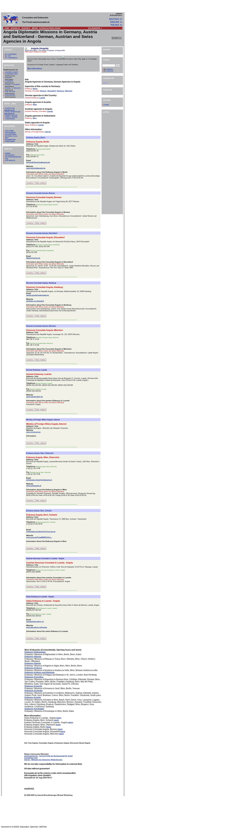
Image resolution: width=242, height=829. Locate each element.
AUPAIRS (8, 77)
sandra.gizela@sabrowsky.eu (37, 295)
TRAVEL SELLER (11, 115)
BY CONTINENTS (11, 58)
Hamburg (60, 91)
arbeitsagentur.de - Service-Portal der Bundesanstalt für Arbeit (48, 756)
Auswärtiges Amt (30, 758)
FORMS (7, 153)
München (68, 91)
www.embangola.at (33, 486)
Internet (48, 132)
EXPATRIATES (10, 95)
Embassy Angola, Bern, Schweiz (39, 510)
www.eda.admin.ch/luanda (36, 627)
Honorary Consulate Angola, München (41, 326)
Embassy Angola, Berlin (35, 137)
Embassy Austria (33, 697)
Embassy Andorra (33, 668)
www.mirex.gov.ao (33, 432)
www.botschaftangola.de (35, 168)
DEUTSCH (114, 19)
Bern (35, 118)
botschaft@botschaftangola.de (38, 162)
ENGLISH (114, 22)
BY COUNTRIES (11, 54)
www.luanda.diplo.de (34, 397)
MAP (6, 138)
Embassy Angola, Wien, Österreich (39, 453)
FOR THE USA (10, 92)
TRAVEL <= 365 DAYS (13, 88)
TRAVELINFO (9, 155)
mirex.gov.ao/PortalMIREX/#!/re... (39, 537)
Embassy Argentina (34, 677)
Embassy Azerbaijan (34, 709)
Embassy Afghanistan (35, 652)
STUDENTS (9, 81)
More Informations (34, 68)
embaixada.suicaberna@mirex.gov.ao (40, 532)
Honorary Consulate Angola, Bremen (40, 193)
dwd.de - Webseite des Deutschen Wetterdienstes (43, 760)
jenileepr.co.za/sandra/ (35, 301)
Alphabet (109, 69)
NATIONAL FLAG (11, 136)
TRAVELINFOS (10, 132)
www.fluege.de (9, 110)
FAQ (6, 159)
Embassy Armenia (33, 686)
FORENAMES (10, 141)
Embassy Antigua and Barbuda (39, 672)
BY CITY (8, 56)
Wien (35, 104)
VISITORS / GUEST (11, 72)
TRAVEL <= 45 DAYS (12, 84)
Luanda (42, 98)
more (58, 718)
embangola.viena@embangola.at (39, 480)
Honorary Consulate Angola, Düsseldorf (41, 233)
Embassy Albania (33, 657)
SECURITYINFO (10, 134)
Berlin (35, 89)
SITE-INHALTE (10, 160)
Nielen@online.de (33, 258)
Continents (109, 71)
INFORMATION (10, 140)
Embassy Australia (33, 691)
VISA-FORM (9, 131)
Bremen (43, 91)
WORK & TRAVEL (11, 117)
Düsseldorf (51, 91)
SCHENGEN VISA (11, 74)
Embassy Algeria (33, 663)
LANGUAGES (10, 119)
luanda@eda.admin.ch (35, 622)
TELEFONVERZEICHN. (13, 157)
